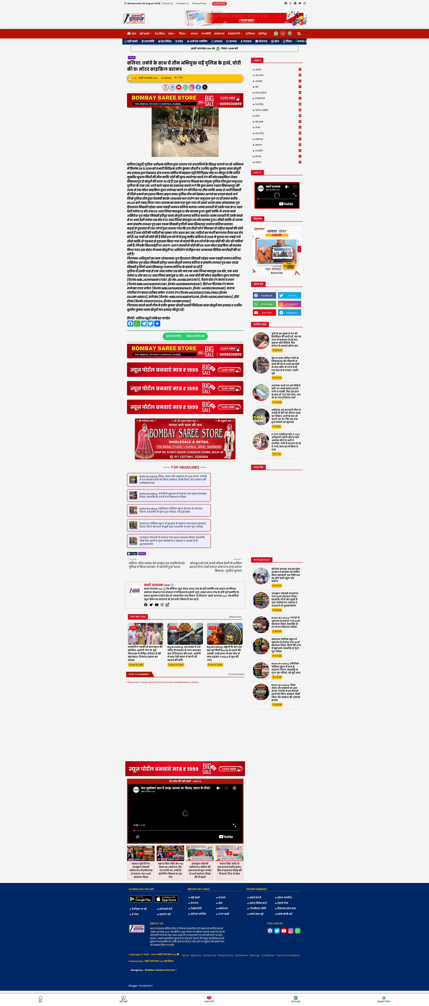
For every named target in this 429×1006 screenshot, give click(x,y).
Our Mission (268, 970)
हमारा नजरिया (284, 913)
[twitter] (151, 620)
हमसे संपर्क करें (284, 929)
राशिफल (250, 33)
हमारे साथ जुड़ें (256, 929)
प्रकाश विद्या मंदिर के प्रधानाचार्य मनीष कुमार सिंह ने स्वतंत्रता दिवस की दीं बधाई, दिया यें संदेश (229, 884)
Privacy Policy (199, 3)
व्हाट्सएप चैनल (383, 1001)
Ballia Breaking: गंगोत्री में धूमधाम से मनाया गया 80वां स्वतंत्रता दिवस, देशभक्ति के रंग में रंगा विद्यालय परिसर (285, 622)
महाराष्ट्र (278, 144)
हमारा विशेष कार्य (258, 918)
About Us (168, 3)
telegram (291, 312)
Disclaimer (241, 970)
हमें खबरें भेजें (165, 924)
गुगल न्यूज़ (295, 1001)
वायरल (247, 41)
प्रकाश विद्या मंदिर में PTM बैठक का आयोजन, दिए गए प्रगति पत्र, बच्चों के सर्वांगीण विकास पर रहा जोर (170, 886)
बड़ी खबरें (144, 33)
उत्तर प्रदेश (278, 75)
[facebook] (145, 620)
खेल (276, 41)
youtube (267, 312)
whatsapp (267, 304)
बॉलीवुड (262, 33)
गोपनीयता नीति (258, 924)
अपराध (194, 33)
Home (185, 970)
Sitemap (255, 970)
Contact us (182, 3)
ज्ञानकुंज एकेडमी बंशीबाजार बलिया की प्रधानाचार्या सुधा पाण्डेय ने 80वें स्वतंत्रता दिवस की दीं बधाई (200, 886)
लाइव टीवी (209, 1001)
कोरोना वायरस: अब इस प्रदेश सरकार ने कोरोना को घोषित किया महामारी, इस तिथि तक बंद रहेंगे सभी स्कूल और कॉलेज (285, 575)
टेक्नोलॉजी (234, 33)
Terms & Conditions (288, 970)
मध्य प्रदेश (278, 133)
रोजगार (262, 41)
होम (134, 33)
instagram (292, 304)
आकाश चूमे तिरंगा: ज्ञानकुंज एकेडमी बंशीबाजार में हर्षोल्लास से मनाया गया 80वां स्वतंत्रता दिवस (140, 886)
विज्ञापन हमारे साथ (286, 924)
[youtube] (157, 620)
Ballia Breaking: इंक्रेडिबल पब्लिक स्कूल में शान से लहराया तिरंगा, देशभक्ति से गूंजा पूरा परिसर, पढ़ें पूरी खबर (285, 668)
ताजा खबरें (223, 929)
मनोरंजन (219, 33)
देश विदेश (160, 33)
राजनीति (206, 33)
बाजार (233, 41)
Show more (235, 632)
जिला (182, 33)
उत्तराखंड (278, 81)
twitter (292, 295)
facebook (266, 295)
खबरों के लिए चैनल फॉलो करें (185, 336)
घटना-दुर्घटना (305, 41)
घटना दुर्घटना (278, 92)
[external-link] (167, 620)
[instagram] (162, 620)
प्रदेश (170, 33)
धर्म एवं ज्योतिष (198, 41)
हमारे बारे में (255, 913)
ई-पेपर (135, 929)
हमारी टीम (282, 918)
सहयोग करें (165, 929)
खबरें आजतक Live (157, 600)
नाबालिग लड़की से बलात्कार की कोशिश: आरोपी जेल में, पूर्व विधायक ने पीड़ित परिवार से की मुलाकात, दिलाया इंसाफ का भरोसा (145, 669)
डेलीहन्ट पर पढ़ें (139, 924)
